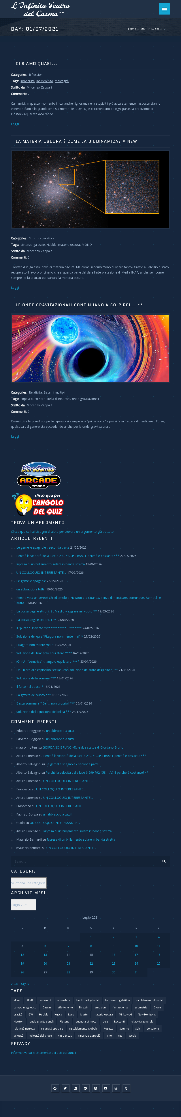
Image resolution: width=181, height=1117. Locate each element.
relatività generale (142, 1021)
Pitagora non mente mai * (35, 645)
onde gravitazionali (85, 399)
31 (136, 972)
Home (132, 29)
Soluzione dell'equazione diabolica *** (43, 712)
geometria (140, 1007)
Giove (157, 1007)
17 (136, 954)
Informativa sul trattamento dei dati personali (43, 1052)
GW (30, 1014)
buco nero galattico (117, 1000)
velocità (18, 1035)
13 (45, 954)
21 (68, 963)
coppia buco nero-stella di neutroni (45, 399)
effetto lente (65, 1007)
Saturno (124, 1028)
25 (158, 963)
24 (136, 963)
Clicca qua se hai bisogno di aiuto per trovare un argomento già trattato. (62, 531)
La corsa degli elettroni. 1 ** (36, 620)
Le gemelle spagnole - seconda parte (42, 547)
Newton (18, 1021)
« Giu (14, 984)
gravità (18, 1014)
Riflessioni (36, 74)
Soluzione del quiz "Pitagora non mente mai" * (49, 636)
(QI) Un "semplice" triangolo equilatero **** (47, 661)
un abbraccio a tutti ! (30, 589)
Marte (84, 1014)
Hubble (52, 244)
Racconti (119, 1021)
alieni (17, 1000)
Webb (132, 1035)
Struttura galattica (42, 238)
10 (136, 946)
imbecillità (28, 81)
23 (113, 963)
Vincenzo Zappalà (89, 1035)
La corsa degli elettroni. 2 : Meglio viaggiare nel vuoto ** (56, 611)
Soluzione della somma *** (36, 678)
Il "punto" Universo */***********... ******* (49, 628)
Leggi (15, 124)
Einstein (84, 1007)
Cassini (47, 1007)
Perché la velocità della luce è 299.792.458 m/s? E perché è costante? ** (67, 556)
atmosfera (63, 1000)
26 (22, 972)
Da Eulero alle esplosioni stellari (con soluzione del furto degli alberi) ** (67, 670)
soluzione (153, 1028)
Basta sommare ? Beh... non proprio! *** (45, 703)
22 (91, 963)
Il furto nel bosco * (29, 686)
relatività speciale (52, 1028)
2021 (144, 29)
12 (22, 954)
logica (58, 1014)
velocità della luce (41, 1035)
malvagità (62, 81)
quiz (105, 1021)
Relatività (35, 392)
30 (113, 972)
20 (45, 963)
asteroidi (45, 1000)
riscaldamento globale (83, 1028)
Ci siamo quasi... (36, 64)
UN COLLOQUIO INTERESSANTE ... (41, 572)
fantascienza (120, 1007)
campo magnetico (25, 1007)
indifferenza (44, 81)
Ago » (25, 984)
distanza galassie (33, 244)
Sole (138, 1028)
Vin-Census (65, 1035)
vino (109, 1035)
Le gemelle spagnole (31, 581)
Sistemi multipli (54, 392)
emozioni (100, 1007)
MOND (87, 244)
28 (68, 972)
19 (22, 963)
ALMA (30, 1000)
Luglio (155, 29)
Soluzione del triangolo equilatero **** (44, 653)
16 (113, 954)
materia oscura (69, 244)
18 (158, 954)
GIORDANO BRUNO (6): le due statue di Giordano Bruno (83, 747)
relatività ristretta (24, 1028)
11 (158, 946)
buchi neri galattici (87, 1000)
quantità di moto (85, 1021)
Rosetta (108, 1028)
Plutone (64, 1021)
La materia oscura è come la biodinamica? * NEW (76, 141)
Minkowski (125, 1014)
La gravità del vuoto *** (33, 695)
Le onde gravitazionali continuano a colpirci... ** (79, 305)
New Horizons (147, 1014)
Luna (71, 1014)
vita (120, 1035)
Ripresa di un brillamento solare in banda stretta (50, 564)
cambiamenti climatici (149, 1000)
